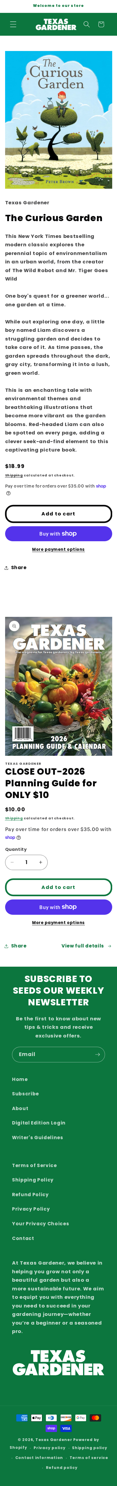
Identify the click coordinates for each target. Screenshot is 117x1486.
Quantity (16, 849)
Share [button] (19, 567)
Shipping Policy (33, 1180)
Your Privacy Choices (40, 1223)
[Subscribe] (97, 1054)
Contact (23, 1238)
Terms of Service (34, 1165)
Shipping (14, 475)
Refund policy (62, 1467)
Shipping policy (89, 1447)
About (20, 1108)
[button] (13, 24)
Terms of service (89, 1457)
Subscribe (25, 1094)
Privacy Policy (31, 1209)
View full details (83, 946)
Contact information (39, 1457)
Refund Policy (30, 1194)
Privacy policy (50, 1447)
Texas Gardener (53, 1439)
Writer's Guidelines (37, 1137)
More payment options (58, 549)
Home (20, 1079)
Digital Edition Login (39, 1123)
